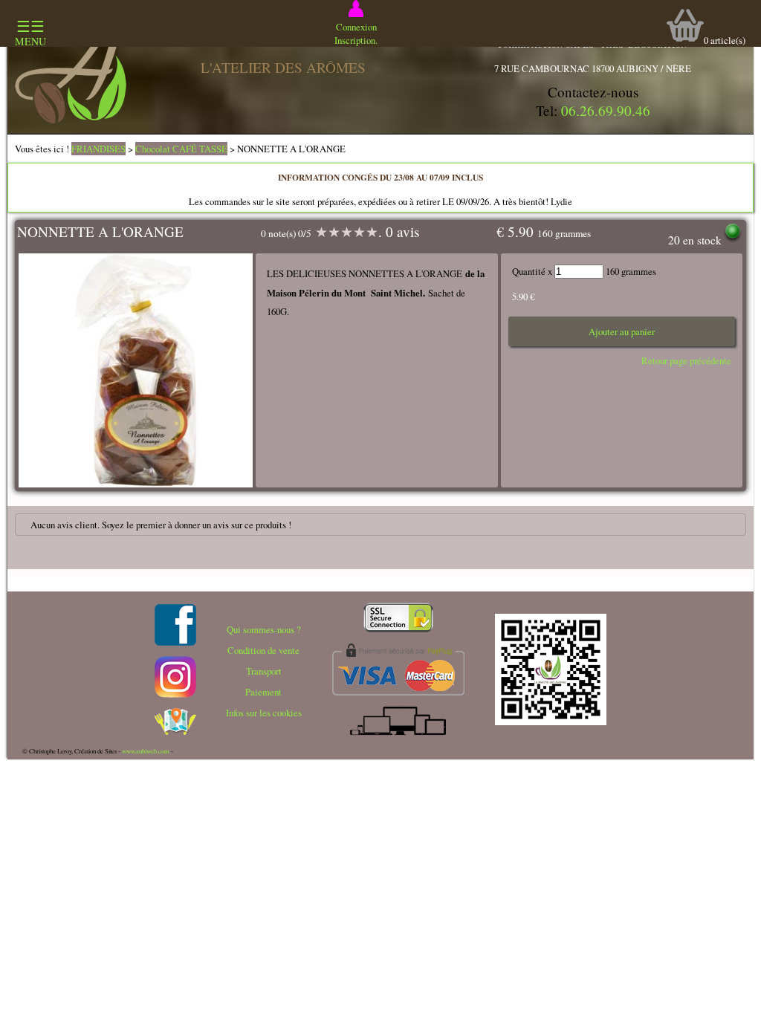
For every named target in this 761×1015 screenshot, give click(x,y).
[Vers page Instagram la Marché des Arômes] (175, 694)
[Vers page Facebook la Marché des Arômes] (175, 642)
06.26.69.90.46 (605, 110)
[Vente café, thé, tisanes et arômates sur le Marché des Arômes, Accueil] (70, 119)
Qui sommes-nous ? (264, 629)
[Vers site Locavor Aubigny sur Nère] (175, 731)
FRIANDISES (98, 148)
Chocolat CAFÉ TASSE (181, 148)
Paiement (263, 691)
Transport (264, 671)
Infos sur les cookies (264, 712)
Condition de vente (263, 650)
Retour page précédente (686, 360)
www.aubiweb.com (145, 751)
